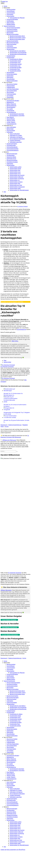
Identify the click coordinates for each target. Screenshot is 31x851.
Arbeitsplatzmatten (12, 31)
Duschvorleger (11, 130)
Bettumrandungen (12, 153)
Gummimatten (11, 13)
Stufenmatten (11, 165)
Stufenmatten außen (15, 167)
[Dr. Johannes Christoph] (8, 365)
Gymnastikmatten (12, 90)
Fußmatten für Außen (16, 135)
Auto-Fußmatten (11, 127)
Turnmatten (10, 95)
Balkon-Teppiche (11, 104)
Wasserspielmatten (12, 81)
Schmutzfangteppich (13, 150)
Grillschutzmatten (12, 47)
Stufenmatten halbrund (16, 177)
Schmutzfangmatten (12, 148)
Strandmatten (11, 79)
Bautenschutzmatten (13, 34)
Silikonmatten (11, 23)
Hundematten (11, 155)
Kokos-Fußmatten (15, 134)
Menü (2, 3)
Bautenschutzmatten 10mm (18, 37)
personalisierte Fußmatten (17, 139)
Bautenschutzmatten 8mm (17, 36)
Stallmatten (10, 163)
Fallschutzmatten (11, 44)
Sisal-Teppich (10, 117)
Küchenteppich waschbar (17, 114)
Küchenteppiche (11, 112)
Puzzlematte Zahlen (15, 71)
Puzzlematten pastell (16, 64)
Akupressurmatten (12, 84)
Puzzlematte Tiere (15, 69)
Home (5, 6)
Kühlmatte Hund (11, 158)
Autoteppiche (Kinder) (13, 100)
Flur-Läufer (10, 109)
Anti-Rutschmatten (12, 29)
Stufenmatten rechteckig (17, 178)
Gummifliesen (11, 11)
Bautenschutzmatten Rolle (17, 39)
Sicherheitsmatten (12, 74)
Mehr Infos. (15, 341)
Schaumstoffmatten (12, 19)
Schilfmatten (10, 21)
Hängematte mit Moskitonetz (18, 54)
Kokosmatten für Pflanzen (17, 18)
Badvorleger (10, 129)
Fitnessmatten (11, 86)
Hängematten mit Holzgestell (18, 52)
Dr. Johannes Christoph (22, 206)
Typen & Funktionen (9, 26)
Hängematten (11, 49)
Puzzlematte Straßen (16, 67)
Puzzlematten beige (15, 61)
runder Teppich (11, 122)
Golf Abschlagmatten (13, 89)
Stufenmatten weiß (15, 188)
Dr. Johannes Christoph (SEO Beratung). (15, 436)
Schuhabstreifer (11, 145)
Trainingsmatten (11, 94)
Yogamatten (10, 97)
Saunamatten (10, 72)
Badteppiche (10, 102)
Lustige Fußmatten (15, 140)
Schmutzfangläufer (12, 147)
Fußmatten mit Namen (16, 137)
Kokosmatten (10, 16)
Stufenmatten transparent (17, 187)
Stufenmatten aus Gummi (17, 175)
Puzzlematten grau (15, 62)
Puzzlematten (10, 57)
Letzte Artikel (7, 362)
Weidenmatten (11, 24)
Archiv (7, 426)
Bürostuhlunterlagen (13, 42)
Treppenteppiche (11, 124)
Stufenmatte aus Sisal (16, 185)
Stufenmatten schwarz (16, 182)
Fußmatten (10, 132)
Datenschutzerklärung (14, 425)
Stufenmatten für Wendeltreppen (19, 190)
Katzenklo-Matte (11, 157)
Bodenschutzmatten (12, 41)
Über (5, 360)
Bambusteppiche (11, 105)
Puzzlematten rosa (15, 66)
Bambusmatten (11, 9)
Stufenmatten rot (15, 180)
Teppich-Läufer (11, 120)
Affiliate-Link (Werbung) (9, 440)
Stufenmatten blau (15, 170)
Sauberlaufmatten (12, 144)
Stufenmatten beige (15, 168)
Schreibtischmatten (12, 162)
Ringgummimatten (12, 160)
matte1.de (3, 849)
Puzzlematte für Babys (16, 59)
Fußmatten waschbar (16, 142)
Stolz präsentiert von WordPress (16, 849)
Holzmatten (10, 14)
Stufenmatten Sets (15, 183)
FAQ (5, 192)
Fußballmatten (11, 87)
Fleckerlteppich (11, 107)
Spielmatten (10, 76)
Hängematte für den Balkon (18, 51)
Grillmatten (10, 46)
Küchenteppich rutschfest (17, 115)
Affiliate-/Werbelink (6, 590)
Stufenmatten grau (15, 172)
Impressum (4, 425)
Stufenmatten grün (15, 173)
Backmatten (10, 32)
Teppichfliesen (11, 119)
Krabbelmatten (11, 56)
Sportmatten (10, 92)
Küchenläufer (10, 110)
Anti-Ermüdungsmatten (13, 27)
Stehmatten (10, 77)
